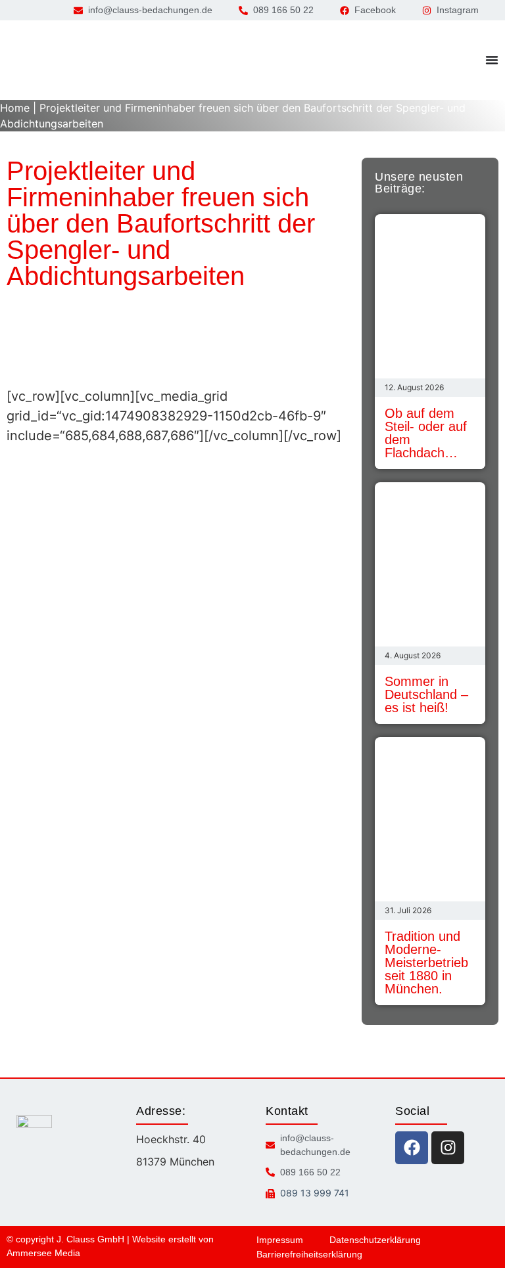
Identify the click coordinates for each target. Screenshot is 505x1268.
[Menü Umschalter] (491, 59)
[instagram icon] (447, 1147)
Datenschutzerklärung (375, 1239)
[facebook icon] (411, 1147)
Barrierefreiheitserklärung (309, 1254)
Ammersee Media (43, 1253)
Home (15, 107)
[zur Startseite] (62, 60)
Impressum (279, 1239)
